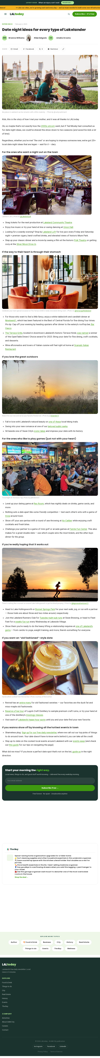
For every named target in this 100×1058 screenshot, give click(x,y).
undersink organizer (82, 858)
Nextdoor (54, 49)
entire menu (25, 702)
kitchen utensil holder (56, 860)
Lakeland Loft (49, 231)
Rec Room (39, 503)
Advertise (6, 1018)
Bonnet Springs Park (45, 609)
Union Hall (68, 227)
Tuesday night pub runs (51, 617)
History (70, 942)
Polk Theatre (80, 240)
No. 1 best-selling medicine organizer (61, 865)
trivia (7, 516)
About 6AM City (8, 1022)
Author (14, 942)
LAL (17, 14)
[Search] (68, 14)
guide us (76, 751)
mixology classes (34, 715)
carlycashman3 (61, 112)
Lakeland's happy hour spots (32, 719)
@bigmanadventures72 (79, 603)
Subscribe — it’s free (84, 14)
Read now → (67, 3)
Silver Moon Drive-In (26, 244)
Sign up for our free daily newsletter (39, 732)
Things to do (30, 948)
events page (79, 741)
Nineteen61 (10, 320)
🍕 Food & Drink (30, 942)
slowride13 (55, 416)
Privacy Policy (43, 1052)
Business (47, 942)
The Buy (57, 948)
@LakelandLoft (25, 217)
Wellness (71, 948)
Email (15, 49)
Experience (7, 24)
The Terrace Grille (13, 333)
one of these (55, 421)
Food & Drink (7, 982)
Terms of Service (56, 1052)
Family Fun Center (78, 529)
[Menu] (5, 14)
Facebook (30, 49)
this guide (14, 745)
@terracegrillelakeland (83, 311)
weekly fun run (22, 621)
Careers (5, 1026)
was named (82, 333)
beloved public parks (58, 426)
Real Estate (84, 942)
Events (45, 948)
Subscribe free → (50, 788)
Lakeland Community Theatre (57, 222)
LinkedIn (63, 1046)
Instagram (38, 1046)
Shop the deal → (21, 877)
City (59, 942)
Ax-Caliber (67, 520)
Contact (5, 1030)
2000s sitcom (48, 126)
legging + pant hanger (78, 867)
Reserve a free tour (14, 711)
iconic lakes (39, 431)
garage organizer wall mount (38, 871)
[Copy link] (63, 49)
